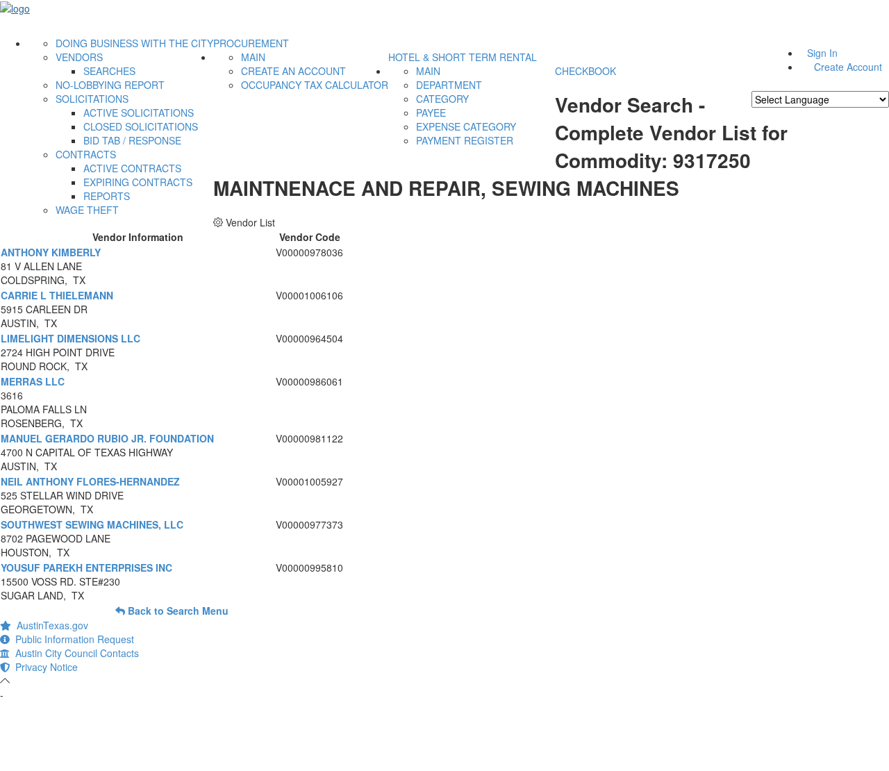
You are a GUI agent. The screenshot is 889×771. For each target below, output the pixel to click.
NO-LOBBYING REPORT (110, 85)
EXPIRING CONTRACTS (137, 182)
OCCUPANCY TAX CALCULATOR (314, 85)
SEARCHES (109, 71)
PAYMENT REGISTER (464, 140)
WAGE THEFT (87, 210)
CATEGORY (442, 99)
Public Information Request (72, 639)
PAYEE (431, 112)
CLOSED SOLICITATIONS (140, 126)
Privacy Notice (44, 667)
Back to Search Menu (177, 610)
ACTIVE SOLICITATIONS (138, 112)
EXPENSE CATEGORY (466, 126)
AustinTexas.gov (49, 625)
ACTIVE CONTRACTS (132, 168)
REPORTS (106, 196)
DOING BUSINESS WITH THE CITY (134, 43)
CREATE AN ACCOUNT (293, 71)
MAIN (253, 57)
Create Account (848, 67)
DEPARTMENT (449, 85)
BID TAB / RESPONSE (132, 140)
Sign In (822, 53)
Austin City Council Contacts (74, 653)
